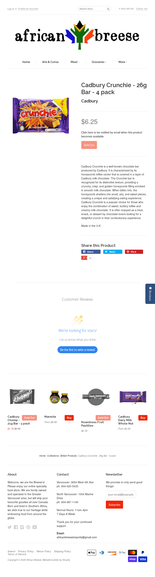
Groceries (98, 62)
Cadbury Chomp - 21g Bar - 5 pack (19, 420)
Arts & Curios (50, 62)
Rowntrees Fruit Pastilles (92, 424)
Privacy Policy (26, 551)
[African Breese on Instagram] (22, 527)
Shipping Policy (62, 551)
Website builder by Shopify (56, 559)
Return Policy (43, 551)
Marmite (50, 416)
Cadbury (89, 100)
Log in (11, 8)
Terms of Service (17, 554)
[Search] (108, 8)
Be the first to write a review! (77, 350)
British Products (68, 455)
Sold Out (29, 417)
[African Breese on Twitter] (10, 527)
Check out (141, 8)
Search (11, 551)
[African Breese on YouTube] (35, 527)
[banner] (77, 35)
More (122, 62)
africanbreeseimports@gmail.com (77, 537)
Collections (53, 455)
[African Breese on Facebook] (16, 527)
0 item (126, 8)
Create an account (28, 8)
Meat (74, 62)
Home (26, 62)
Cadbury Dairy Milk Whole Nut (125, 420)
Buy (69, 417)
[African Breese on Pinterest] (28, 527)
